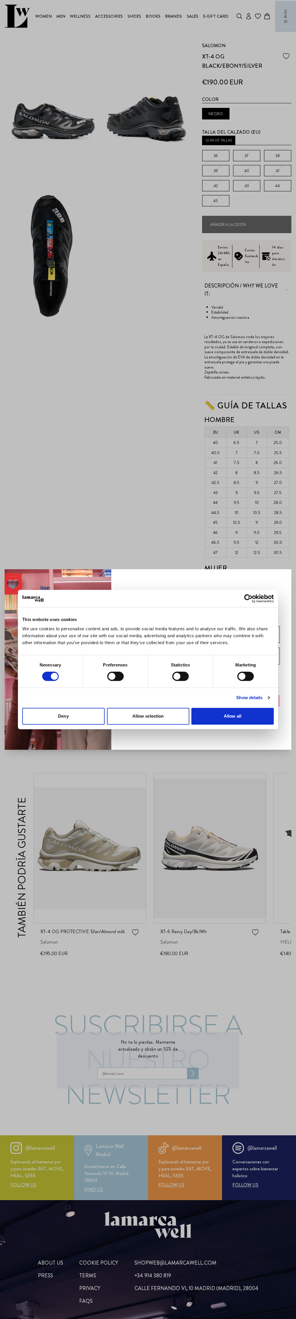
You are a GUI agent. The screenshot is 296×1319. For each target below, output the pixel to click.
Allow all (232, 716)
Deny (63, 716)
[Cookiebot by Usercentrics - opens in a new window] (248, 598)
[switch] (115, 676)
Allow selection (148, 716)
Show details (249, 697)
